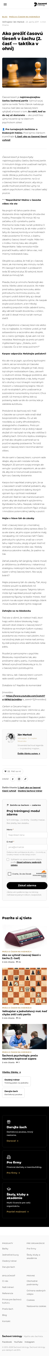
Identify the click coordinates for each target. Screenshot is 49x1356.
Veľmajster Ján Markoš (13, 22)
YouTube (18, 1342)
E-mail (10, 842)
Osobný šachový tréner (30, 791)
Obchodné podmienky (32, 1283)
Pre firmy (31, 1248)
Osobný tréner (9, 1261)
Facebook (7, 1342)
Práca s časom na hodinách (24, 17)
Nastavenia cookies (36, 1306)
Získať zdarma (27, 885)
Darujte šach (8, 1267)
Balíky (5, 1248)
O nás (5, 1281)
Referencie (7, 1293)
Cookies (31, 1300)
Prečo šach (7, 1309)
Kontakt (6, 1321)
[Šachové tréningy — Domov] (40, 4)
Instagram (30, 1342)
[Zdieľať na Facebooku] (12, 779)
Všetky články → (11, 1072)
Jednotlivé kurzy (10, 1254)
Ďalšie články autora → (29, 753)
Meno (10, 829)
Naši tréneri (8, 1287)
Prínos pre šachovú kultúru (11, 1301)
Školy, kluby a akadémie (33, 1256)
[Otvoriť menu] (5, 4)
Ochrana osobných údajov (36, 1292)
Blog (4, 17)
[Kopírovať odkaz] (25, 779)
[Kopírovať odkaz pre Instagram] (19, 779)
